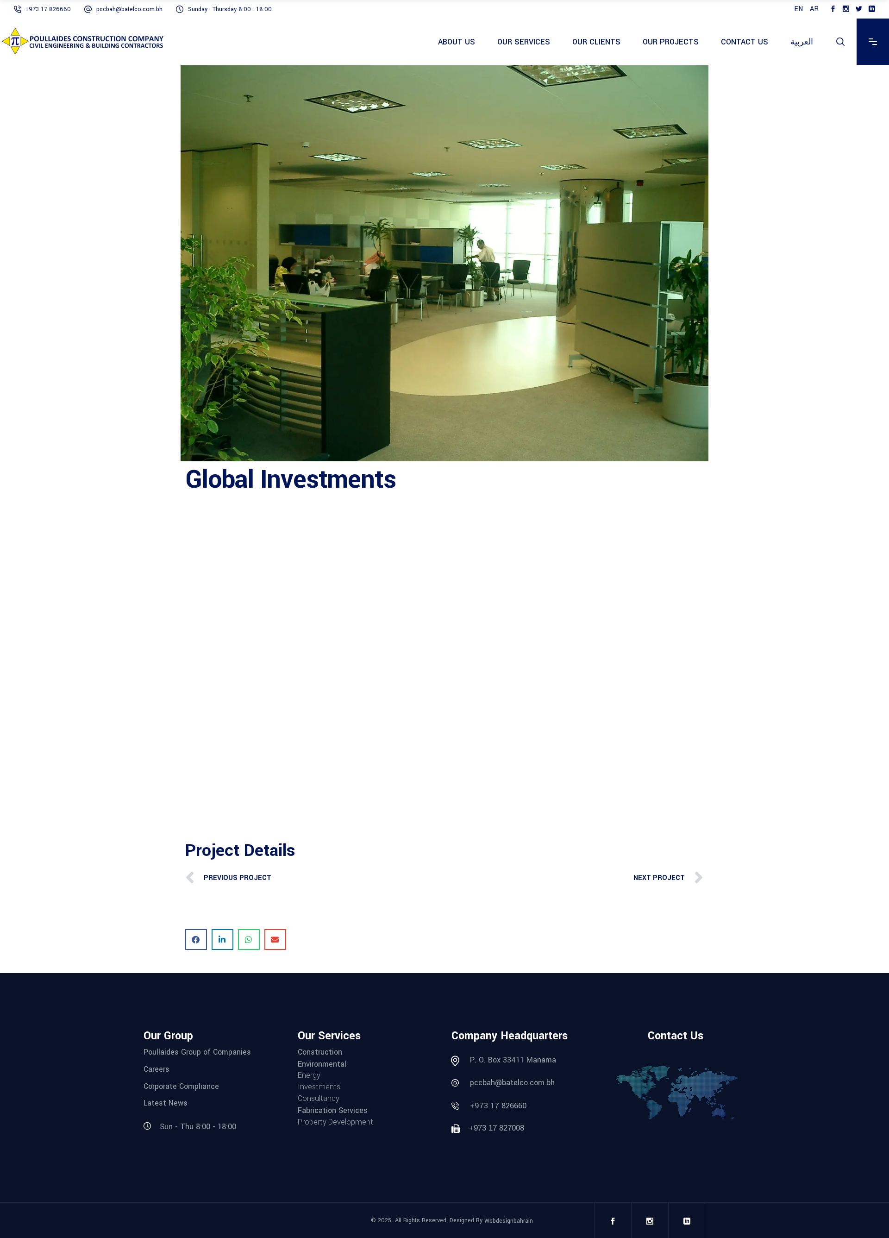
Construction (320, 1052)
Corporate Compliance (181, 1086)
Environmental (322, 1063)
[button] (196, 939)
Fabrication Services (333, 1110)
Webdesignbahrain (508, 1221)
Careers (156, 1069)
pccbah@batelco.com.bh (512, 1082)
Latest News (166, 1103)
